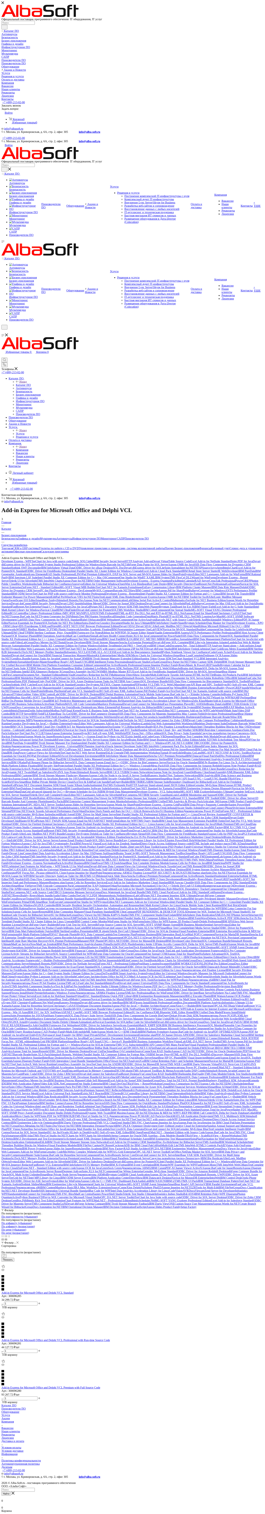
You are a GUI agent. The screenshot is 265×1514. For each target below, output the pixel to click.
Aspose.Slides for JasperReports (62, 1148)
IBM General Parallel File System (176, 707)
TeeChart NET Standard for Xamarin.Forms (155, 788)
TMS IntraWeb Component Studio (30, 986)
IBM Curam (158, 1168)
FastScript (140, 1206)
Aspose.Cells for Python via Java (188, 863)
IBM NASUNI (157, 1181)
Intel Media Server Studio (204, 927)
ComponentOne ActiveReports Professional (117, 665)
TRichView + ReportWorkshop (144, 1083)
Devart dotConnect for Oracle (28, 655)
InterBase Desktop (53, 1057)
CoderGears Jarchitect (88, 976)
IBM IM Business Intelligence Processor (185, 1025)
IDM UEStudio (69, 759)
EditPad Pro (58, 596)
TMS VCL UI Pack (183, 1174)
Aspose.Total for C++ (74, 736)
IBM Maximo (118, 1112)
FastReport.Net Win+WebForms (83, 639)
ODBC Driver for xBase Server (236, 798)
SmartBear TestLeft (60, 999)
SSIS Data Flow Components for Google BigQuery (140, 1015)
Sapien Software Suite (95, 788)
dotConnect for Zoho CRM (171, 720)
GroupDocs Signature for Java (197, 824)
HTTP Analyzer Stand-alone (146, 785)
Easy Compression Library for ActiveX (144, 840)
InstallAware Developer (72, 642)
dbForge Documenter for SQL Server (182, 678)
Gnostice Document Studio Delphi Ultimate (53, 1022)
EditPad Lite (117, 970)
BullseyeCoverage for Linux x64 (27, 749)
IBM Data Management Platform (212, 639)
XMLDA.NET (223, 914)
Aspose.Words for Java (241, 944)
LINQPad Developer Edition (41, 755)
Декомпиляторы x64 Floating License (203, 970)
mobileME (120, 960)
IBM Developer (174, 940)
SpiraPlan (195, 1138)
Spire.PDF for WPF (51, 1116)
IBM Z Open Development (165, 879)
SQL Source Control (64, 953)
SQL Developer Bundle (154, 681)
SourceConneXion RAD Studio (153, 1051)
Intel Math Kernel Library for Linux (160, 905)
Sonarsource (14, 1135)
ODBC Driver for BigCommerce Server (144, 762)
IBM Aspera (182, 632)
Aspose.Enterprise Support (66, 733)
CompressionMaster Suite (25, 1155)
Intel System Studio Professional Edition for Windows (69, 564)
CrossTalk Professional (222, 580)
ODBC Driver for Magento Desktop (68, 1051)
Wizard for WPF (221, 697)
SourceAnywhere (212, 567)
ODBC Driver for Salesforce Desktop (91, 1161)
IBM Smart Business (155, 739)
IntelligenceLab (129, 895)
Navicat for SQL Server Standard (29, 1132)
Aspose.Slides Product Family (163, 1206)
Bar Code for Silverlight (142, 1022)
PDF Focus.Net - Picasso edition (34, 872)
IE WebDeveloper (228, 571)
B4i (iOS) (189, 1193)
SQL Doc (118, 567)
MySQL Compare (102, 590)
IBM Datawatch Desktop (157, 1177)
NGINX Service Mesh (24, 1093)
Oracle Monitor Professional (89, 593)
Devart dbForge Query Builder (38, 924)
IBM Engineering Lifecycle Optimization (34, 1122)
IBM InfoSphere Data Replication (195, 914)
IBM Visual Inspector (193, 1057)
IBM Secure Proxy (160, 1054)
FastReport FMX (51, 830)
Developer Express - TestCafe (30, 759)
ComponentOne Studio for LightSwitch (227, 629)
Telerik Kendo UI (169, 908)
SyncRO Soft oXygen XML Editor (109, 1132)
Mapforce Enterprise (44, 1018)
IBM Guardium (73, 788)
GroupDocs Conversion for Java (26, 707)
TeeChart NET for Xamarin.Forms (115, 587)
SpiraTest (98, 596)
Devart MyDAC (153, 937)
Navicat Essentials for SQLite (112, 1022)
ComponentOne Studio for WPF (80, 901)
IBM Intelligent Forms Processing (108, 661)
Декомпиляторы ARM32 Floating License (127, 872)
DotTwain (107, 973)
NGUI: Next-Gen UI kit (233, 1064)
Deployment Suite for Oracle (125, 1067)
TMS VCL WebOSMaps (163, 668)
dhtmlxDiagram (19, 710)
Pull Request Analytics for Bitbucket (136, 707)
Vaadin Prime (142, 957)
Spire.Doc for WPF (244, 1099)
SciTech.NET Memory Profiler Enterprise (35, 1158)
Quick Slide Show (116, 876)
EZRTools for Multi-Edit (204, 1187)
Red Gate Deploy (157, 583)
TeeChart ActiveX (145, 827)
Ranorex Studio (157, 775)
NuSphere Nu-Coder (224, 992)
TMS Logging (203, 616)
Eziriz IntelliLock (136, 736)
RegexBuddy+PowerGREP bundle (229, 687)
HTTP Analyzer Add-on (138, 561)
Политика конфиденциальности (21, 1460)
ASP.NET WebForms (106, 820)
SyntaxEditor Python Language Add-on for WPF (42, 846)
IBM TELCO (232, 1047)
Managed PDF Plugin (90, 940)
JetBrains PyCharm (232, 694)
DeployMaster (39, 661)
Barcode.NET (121, 590)
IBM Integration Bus (168, 934)
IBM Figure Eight (204, 606)
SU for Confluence (142, 1012)
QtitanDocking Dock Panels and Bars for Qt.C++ (106, 811)
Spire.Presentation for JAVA (26, 1015)
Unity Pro (43, 681)
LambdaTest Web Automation (159, 723)
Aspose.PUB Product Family (64, 888)
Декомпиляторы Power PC (27, 746)
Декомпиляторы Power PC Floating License (191, 1067)
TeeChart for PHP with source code (53, 593)
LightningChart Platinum (97, 1106)
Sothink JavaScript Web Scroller (220, 1018)
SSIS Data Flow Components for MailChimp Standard (176, 999)
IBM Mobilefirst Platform (29, 678)
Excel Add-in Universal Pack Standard (59, 1093)
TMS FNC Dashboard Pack (121, 1181)
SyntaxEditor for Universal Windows (167, 973)
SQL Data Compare (83, 762)
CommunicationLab (120, 600)
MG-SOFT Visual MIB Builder (78, 587)
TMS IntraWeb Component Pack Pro (55, 1086)
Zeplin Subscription (39, 710)
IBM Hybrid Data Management (118, 791)
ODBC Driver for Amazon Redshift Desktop (202, 1171)
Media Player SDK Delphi (61, 957)
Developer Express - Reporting (122, 593)
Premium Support (94, 1090)
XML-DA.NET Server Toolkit (203, 1041)
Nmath (202, 850)
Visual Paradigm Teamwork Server (130, 1158)
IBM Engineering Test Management (169, 1138)
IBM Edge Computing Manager (66, 911)
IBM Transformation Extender (117, 957)
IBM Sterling (61, 931)
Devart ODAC (127, 626)
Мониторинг (109, 538)
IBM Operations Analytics (51, 635)
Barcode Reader (22, 1054)
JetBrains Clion (200, 772)
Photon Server (240, 914)
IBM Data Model (132, 898)
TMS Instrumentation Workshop (141, 752)
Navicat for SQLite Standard (93, 720)
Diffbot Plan (54, 759)
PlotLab (189, 603)
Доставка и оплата (12, 1441)
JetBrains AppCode (74, 927)
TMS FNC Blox (64, 1193)
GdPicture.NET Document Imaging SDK (35, 785)
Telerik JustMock (203, 619)
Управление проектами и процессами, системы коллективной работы (122, 548)
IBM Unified (159, 801)
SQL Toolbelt (241, 681)
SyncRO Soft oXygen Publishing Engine (62, 1109)
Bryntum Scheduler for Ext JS (83, 791)
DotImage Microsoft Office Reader (176, 1028)
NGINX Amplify (19, 1022)
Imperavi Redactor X (49, 671)
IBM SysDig (51, 678)
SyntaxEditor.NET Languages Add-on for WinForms (215, 574)
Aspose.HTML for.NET (197, 674)
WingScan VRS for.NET (79, 596)
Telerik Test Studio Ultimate (139, 1193)
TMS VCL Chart (106, 1122)
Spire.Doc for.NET (217, 872)
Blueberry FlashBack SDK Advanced (227, 1080)
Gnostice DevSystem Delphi (81, 833)
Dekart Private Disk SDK (184, 1015)
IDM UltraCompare (125, 911)
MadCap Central (83, 1193)
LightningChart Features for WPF (73, 1200)
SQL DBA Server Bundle (107, 840)
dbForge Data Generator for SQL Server (77, 739)
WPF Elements (180, 1119)
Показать (8, 1259)
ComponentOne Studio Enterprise (83, 1083)
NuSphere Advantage (211, 953)
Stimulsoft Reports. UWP (209, 1174)
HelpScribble (193, 1093)
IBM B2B (69, 1116)
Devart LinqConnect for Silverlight (165, 603)
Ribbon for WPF (111, 632)
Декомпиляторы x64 (200, 979)
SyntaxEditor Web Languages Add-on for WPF (38, 648)
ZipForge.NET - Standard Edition (40, 587)
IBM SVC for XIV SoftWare (44, 1012)
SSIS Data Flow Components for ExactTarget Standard (63, 966)
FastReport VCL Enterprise (47, 1164)
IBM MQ (128, 1002)
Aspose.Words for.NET (226, 1203)
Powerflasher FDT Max (239, 1109)
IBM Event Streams (216, 1106)
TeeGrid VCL (84, 895)
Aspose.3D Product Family (183, 921)
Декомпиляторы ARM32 (137, 1168)
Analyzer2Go (136, 1060)
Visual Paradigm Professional (205, 1044)
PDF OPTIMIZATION (226, 1031)
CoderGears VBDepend (160, 736)
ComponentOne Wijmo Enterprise (123, 1171)
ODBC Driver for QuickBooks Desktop (68, 707)
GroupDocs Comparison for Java (207, 960)
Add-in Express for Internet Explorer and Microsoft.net (217, 1009)
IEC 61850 (197, 704)
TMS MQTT (88, 768)
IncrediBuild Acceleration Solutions (65, 1067)
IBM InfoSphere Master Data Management (124, 755)
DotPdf (28, 966)
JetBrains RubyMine (167, 888)
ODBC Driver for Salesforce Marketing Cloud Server (217, 1034)
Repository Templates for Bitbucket (79, 1028)
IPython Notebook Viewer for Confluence (185, 652)
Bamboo (91, 830)
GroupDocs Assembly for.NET (79, 671)
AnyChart (155, 678)
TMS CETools (111, 863)
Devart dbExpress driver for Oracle (176, 1022)
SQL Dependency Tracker (194, 888)
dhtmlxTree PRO (80, 616)
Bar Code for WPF (100, 1190)
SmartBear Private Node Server (59, 1174)
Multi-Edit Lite (169, 1145)
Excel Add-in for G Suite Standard (234, 606)
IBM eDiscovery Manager (219, 1054)
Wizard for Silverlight (70, 678)
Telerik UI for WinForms (75, 866)
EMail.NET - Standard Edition (234, 1067)
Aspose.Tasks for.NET (107, 681)
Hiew (132, 590)
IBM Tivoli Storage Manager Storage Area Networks (77, 1142)
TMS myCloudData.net (63, 1070)
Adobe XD (204, 739)
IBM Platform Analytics (208, 1002)
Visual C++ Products (53, 606)
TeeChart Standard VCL (186, 658)
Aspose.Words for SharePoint (123, 804)
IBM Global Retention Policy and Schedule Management (176, 1060)
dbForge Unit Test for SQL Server (75, 924)
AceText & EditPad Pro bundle (68, 986)
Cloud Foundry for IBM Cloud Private (76, 1034)
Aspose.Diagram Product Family (31, 1060)
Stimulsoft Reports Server (92, 772)
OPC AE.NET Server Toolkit (152, 1151)
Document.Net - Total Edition (187, 645)
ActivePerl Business (72, 863)
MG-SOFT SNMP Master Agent (159, 924)
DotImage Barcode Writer (241, 723)
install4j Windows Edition (227, 619)
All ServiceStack (107, 1077)
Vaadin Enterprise (164, 632)
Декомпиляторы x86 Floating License (55, 720)
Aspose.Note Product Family (238, 765)
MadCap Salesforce (42, 772)
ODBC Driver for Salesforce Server (100, 1025)
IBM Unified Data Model (207, 1012)
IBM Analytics (206, 775)
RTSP (198, 567)
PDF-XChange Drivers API (171, 1034)
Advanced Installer (83, 937)
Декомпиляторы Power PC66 (126, 1116)
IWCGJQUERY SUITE (23, 869)
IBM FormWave (198, 918)
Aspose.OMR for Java (181, 564)
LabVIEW (157, 629)
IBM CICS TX (115, 772)
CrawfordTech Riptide (135, 947)
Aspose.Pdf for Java (246, 1041)
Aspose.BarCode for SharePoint (114, 830)
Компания (22, 449)
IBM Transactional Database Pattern (218, 1181)
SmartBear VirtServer (24, 885)
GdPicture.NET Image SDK (81, 749)
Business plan (57, 882)
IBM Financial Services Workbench (188, 1086)
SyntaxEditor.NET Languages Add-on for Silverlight (91, 794)
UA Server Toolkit (137, 775)
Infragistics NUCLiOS (77, 652)
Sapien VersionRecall (102, 616)
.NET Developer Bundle (25, 1190)
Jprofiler (253, 1073)
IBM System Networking (138, 772)
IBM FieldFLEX (41, 713)
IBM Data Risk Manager (225, 587)
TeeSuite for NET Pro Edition (65, 622)
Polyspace (48, 1034)
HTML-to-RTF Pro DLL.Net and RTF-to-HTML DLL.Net (150, 613)
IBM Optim (218, 820)
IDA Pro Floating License (168, 726)
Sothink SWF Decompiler (26, 567)
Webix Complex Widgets (82, 1151)
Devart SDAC (144, 626)
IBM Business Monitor (191, 924)
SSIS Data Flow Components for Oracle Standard (180, 983)
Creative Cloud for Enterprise (190, 1125)
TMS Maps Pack (173, 1044)
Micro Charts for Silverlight (173, 960)
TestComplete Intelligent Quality (226, 1129)
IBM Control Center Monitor (90, 921)
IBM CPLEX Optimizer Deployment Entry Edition (144, 1125)
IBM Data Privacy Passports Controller (206, 804)
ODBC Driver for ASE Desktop (148, 989)
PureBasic (182, 979)
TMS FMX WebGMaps (198, 859)
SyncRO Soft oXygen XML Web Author (165, 898)
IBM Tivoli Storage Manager (102, 642)
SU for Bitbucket (60, 914)
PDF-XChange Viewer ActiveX (183, 1168)
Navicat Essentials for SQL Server (36, 1119)
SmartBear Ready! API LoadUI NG (206, 853)
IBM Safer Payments (117, 1109)
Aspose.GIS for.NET (88, 957)
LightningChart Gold (210, 648)
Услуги (20, 433)
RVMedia (123, 1077)
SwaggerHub (167, 963)
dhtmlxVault (67, 674)
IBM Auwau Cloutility (182, 882)
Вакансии (7, 1428)
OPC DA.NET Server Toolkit (117, 1197)
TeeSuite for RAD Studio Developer (98, 918)
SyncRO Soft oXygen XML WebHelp (104, 733)
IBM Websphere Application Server (50, 918)
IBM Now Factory (113, 1148)
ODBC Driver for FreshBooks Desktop (48, 571)
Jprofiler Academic (91, 1148)
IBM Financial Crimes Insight (86, 950)
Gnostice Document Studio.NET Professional (126, 1038)
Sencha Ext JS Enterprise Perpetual (103, 678)
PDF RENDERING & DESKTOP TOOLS (161, 911)
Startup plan (199, 872)
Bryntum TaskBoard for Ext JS (176, 606)
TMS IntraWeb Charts (49, 580)
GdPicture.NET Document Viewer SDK (109, 606)
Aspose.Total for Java (213, 1109)
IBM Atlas (27, 1135)
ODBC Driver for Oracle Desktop (216, 1051)
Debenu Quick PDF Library (117, 996)
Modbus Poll (57, 710)
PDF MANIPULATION (84, 613)
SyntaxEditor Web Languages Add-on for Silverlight (40, 1161)
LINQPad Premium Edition (90, 574)
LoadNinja (51, 626)
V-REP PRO (186, 1112)
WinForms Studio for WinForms (125, 921)
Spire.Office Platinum (21, 1086)
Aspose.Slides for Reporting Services (84, 804)
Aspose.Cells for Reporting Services (85, 882)
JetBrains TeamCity (124, 853)
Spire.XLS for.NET (93, 1171)
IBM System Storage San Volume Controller (143, 798)
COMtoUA (131, 976)
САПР (121, 538)
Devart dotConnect (22, 603)
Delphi (244, 587)
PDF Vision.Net (15, 1129)
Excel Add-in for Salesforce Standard (232, 1200)
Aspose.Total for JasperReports (30, 1051)
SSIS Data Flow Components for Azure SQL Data (139, 1086)
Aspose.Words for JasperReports (43, 736)
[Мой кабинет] (3, 331)
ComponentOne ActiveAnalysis (137, 619)
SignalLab (96, 635)
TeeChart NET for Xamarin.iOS (136, 710)
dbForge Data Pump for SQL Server (147, 564)
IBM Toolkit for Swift (195, 596)
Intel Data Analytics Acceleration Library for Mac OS (63, 853)
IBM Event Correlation (140, 1164)
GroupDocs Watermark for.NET (147, 817)
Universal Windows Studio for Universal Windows (221, 846)
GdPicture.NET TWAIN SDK (50, 820)
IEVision (46, 733)
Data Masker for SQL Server (202, 1151)
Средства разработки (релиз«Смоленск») (226, 733)
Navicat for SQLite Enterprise (99, 1044)
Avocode (178, 1070)
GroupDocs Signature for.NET (204, 937)
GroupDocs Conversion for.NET (120, 759)
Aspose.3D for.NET (137, 1112)
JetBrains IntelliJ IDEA (24, 671)
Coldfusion (214, 892)
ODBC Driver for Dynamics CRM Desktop (191, 947)
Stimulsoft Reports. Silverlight (100, 989)
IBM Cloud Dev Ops (49, 726)
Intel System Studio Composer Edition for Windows (37, 827)
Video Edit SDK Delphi (221, 1090)
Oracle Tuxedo (167, 866)
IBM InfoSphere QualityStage (167, 622)
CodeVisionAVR (179, 1190)
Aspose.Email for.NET (81, 820)
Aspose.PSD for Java (123, 1005)
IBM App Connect (130, 681)
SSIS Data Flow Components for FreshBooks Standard (176, 833)
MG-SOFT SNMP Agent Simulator (147, 1184)
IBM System (162, 577)
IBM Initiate (239, 678)
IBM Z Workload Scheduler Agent (129, 1138)
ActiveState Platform (53, 704)
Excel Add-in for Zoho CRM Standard (207, 817)
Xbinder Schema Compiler (205, 694)
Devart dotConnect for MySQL (119, 927)
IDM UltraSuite (234, 1083)
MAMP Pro (237, 697)
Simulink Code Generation (130, 616)
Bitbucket (132, 726)
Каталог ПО (23, 384)
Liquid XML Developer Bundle (80, 1077)
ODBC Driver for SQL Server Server (37, 840)
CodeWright (216, 710)
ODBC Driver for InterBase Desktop (164, 869)
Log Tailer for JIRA (74, 876)
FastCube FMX (197, 856)
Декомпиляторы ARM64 (92, 1174)
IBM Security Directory (180, 583)
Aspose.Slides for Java (113, 739)
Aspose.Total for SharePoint (183, 953)
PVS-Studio (121, 914)
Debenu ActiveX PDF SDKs (223, 918)
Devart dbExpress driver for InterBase (101, 1002)
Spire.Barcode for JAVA (66, 778)
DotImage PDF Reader (24, 798)
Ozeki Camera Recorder (58, 937)
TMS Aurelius (211, 1142)
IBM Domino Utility (114, 950)
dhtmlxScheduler (175, 817)
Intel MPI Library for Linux (44, 1177)
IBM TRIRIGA (139, 781)
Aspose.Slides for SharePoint (168, 574)
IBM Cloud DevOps (114, 1083)
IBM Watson (218, 996)
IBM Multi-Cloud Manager (182, 989)
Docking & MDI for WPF (164, 1112)
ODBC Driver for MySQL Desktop (79, 694)
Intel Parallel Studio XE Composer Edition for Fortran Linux (157, 1099)
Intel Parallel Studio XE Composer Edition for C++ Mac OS (72, 577)
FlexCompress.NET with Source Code (31, 892)
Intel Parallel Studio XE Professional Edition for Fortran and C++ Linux (157, 814)
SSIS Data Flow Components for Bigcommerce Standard (200, 681)
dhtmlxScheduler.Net (143, 1200)
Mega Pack (157, 765)
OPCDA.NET (157, 1148)
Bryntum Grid (115, 1174)
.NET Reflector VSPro (125, 859)
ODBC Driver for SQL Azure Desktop (71, 681)
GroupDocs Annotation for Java (167, 1090)
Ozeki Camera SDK (153, 1067)
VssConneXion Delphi (106, 850)
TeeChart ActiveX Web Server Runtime (33, 1064)
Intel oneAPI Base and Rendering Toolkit (59, 1106)
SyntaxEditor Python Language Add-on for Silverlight (45, 976)
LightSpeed (154, 749)
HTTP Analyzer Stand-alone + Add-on (226, 645)
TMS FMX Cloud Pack (158, 892)
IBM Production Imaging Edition (203, 957)
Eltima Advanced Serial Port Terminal (32, 739)
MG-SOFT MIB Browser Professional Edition (105, 1012)
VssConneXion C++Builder (225, 1096)
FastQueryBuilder (120, 781)
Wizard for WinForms (203, 577)
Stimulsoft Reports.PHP (42, 963)
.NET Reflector (113, 1090)
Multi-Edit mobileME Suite (81, 1031)
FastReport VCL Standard (183, 798)
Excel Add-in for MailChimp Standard (87, 856)
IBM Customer (23, 775)
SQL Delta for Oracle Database (230, 1112)
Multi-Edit (156, 674)
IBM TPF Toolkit (208, 798)
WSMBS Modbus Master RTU (114, 671)
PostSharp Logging (149, 963)
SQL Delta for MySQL (215, 668)
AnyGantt (17, 1073)
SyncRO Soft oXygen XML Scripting (235, 1103)
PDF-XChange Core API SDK (42, 979)
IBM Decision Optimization (119, 1206)
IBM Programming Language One (131, 629)
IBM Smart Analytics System (129, 973)
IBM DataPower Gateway (22, 752)
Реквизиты (8, 1434)
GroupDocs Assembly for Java (73, 1064)
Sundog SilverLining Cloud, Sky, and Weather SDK (168, 729)
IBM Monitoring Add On (74, 979)
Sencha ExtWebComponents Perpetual (86, 1057)
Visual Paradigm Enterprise (194, 931)
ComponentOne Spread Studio (173, 609)
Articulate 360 (211, 801)
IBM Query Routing (20, 1031)
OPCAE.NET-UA (176, 742)
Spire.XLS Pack (40, 1054)
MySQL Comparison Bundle (88, 1009)
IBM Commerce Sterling (153, 759)
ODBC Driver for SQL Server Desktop (203, 1197)
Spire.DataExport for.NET (170, 859)
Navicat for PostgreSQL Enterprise (29, 999)
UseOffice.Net (177, 1151)
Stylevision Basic (227, 986)
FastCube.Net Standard (91, 983)
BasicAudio (83, 785)
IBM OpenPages (139, 1132)
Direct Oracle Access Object (238, 957)
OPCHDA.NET (112, 940)
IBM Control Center (146, 590)
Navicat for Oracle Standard (182, 762)
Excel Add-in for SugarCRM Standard (130, 1080)
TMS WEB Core (177, 1064)
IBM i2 (170, 1181)
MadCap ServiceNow (23, 944)
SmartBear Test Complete (174, 927)
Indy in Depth (81, 1132)
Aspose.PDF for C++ (155, 986)
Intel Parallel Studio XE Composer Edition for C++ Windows (154, 918)
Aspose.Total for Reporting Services (32, 1005)
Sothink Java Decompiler (126, 1096)
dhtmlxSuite (116, 720)
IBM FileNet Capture (89, 1145)
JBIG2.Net (124, 989)
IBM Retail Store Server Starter (200, 571)
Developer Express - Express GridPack (162, 804)
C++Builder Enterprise (58, 723)
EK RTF (249, 1038)
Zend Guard (184, 772)
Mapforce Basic (64, 1187)
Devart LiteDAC (142, 830)
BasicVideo (235, 1005)
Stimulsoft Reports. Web (64, 1054)
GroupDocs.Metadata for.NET (28, 1125)
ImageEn (140, 587)
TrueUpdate (169, 914)
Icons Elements (37, 574)
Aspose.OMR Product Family (236, 801)
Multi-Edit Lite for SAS (153, 1106)
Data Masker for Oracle (220, 622)
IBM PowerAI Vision (87, 843)
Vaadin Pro (80, 824)
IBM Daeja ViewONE (162, 1203)
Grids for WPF (104, 1151)
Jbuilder (200, 629)
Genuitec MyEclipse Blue (193, 1129)
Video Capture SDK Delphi (206, 661)
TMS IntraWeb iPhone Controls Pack (219, 989)
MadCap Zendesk (46, 944)
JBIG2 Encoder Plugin (198, 996)
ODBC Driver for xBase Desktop (93, 567)
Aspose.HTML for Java (72, 837)
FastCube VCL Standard (79, 691)
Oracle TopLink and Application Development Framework (190, 950)
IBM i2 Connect (209, 1038)
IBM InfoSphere (72, 1164)
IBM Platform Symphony (154, 1031)
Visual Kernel (73, 710)
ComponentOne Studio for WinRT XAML (130, 577)
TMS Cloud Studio (107, 697)
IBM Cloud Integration (172, 1093)
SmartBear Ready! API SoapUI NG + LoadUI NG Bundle (194, 778)
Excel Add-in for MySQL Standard (139, 908)
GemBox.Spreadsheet (181, 639)
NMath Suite (105, 1096)
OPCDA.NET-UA (133, 937)
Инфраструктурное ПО (86, 538)
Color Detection (193, 940)
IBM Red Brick (230, 905)
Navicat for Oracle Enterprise (81, 729)
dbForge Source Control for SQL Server (118, 924)
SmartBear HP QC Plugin (166, 1057)
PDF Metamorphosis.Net (106, 895)
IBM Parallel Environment (221, 1184)
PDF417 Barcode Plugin (63, 934)
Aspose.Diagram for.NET (21, 1067)
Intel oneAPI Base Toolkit (144, 846)
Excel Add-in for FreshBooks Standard (154, 671)
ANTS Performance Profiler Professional (212, 632)
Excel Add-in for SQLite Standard (55, 684)
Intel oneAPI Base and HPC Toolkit (201, 684)
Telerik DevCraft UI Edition (187, 885)
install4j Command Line (66, 687)
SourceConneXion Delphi (126, 1187)
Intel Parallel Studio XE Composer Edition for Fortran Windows (61, 645)
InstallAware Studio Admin (185, 807)
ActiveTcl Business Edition (167, 811)
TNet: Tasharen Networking (182, 775)
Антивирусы (64, 538)
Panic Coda (29, 1073)
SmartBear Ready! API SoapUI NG (68, 661)
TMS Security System (73, 830)
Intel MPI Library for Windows (101, 908)
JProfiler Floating (87, 970)
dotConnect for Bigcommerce (29, 957)
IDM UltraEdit (131, 1031)
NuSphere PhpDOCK (180, 1103)
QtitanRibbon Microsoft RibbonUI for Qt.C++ (217, 626)
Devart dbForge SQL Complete (171, 642)
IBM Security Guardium (158, 794)
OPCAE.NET (221, 1005)
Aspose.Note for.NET (96, 600)
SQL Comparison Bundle (216, 940)
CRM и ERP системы (26, 548)
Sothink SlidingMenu (34, 1184)
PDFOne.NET (18, 811)
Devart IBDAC (215, 1047)
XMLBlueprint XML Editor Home (173, 1012)
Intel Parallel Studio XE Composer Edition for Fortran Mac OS (113, 1054)
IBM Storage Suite (158, 781)
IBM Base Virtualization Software (130, 879)
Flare (186, 1044)
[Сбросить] (3, 1256)
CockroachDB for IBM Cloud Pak (133, 1145)
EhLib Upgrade (114, 752)
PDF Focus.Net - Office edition (144, 733)
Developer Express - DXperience (69, 798)
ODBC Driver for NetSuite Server (75, 963)
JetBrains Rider (134, 739)
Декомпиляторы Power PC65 (216, 1015)
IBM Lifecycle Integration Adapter (208, 642)
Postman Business (146, 934)
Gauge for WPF (20, 876)
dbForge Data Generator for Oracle (113, 953)
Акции (5, 1418)
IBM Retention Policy (207, 1193)
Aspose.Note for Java (165, 772)
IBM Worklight (136, 999)
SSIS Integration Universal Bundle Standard (64, 1190)
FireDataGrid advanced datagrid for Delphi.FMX (178, 1047)
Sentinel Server (212, 924)
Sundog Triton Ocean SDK (156, 658)
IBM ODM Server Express (75, 1177)
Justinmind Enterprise (227, 876)
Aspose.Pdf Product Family (150, 691)
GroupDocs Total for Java (211, 1022)
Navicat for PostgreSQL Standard (128, 856)
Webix (9, 1138)
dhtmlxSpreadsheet (20, 661)
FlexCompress (14, 674)
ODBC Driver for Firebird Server (145, 966)
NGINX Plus (124, 944)
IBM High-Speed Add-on (241, 960)
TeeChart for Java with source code (51, 561)
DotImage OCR (212, 655)
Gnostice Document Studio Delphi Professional (59, 1112)
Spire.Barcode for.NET (113, 564)
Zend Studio (123, 1122)
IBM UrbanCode (160, 645)
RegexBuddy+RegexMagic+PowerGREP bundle (209, 879)
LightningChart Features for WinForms (186, 976)
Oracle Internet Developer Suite (124, 746)
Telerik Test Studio (237, 1073)
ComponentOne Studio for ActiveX (216, 1028)
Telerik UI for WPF (24, 717)
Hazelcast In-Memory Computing (96, 1070)
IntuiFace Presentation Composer (186, 1106)
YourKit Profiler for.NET (143, 1109)
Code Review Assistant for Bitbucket (38, 837)
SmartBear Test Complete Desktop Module (144, 863)
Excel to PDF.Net (45, 717)
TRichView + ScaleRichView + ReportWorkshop (213, 1135)
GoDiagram (233, 583)
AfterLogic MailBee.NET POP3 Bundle (42, 833)
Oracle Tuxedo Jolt (173, 674)
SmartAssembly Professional (31, 1009)
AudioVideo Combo (64, 895)
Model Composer (81, 999)
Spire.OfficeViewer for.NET (112, 1060)
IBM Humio (161, 1164)
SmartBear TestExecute (49, 901)
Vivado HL (67, 1132)
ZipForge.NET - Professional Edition (116, 963)
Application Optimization (25, 1142)
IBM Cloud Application (136, 1174)
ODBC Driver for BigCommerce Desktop (94, 713)
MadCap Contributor (78, 635)
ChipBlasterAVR (23, 820)
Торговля (7, 548)
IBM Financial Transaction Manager (66, 655)
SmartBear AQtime (220, 1086)
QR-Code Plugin (22, 1018)
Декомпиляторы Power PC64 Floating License (38, 983)
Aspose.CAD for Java (34, 843)
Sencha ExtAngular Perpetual (136, 642)
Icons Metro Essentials (235, 648)
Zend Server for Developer (219, 1190)
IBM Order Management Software (107, 580)
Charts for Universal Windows (110, 1184)
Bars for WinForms (161, 992)
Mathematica (178, 600)
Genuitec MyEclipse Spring (36, 814)
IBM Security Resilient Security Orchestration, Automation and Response (98, 905)
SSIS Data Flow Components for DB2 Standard (222, 882)
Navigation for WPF (165, 979)
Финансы (205, 548)
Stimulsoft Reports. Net (136, 678)
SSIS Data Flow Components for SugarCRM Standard (55, 879)
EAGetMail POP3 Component (197, 934)
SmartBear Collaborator (231, 720)
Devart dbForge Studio (158, 648)
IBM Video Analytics (212, 1093)
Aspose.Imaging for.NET (176, 1187)
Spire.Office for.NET (113, 976)
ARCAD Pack (152, 1116)
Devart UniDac (98, 1051)
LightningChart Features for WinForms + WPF (34, 866)
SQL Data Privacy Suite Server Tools (89, 1015)
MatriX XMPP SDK (150, 1025)
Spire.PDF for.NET (138, 668)
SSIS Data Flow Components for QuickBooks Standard (136, 1103)
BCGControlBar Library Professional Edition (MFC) (40, 613)
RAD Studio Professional (60, 574)
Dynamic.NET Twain (18, 772)
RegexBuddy (145, 726)
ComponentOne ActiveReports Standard (192, 876)
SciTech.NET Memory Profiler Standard (42, 652)
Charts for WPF (76, 1135)
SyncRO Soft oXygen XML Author (114, 691)
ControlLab (52, 694)
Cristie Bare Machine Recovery (31, 940)
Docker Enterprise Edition (72, 947)
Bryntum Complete (34, 937)
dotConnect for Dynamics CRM (65, 989)
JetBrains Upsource (91, 778)
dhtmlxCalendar (185, 580)
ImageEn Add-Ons (32, 1025)
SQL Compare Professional (110, 966)
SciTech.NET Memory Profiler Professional (193, 986)
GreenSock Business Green (94, 1158)
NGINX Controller (45, 905)
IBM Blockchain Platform (171, 1077)
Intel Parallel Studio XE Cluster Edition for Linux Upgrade (40, 921)
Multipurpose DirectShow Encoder (130, 674)
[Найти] (4, 27)
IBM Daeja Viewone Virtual (203, 1064)
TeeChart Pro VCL (30, 733)
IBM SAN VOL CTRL (131, 697)
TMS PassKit (220, 944)
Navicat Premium (68, 1158)
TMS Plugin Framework (66, 629)
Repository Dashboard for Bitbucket (190, 781)
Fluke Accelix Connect (169, 944)
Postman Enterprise (28, 1103)
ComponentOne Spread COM (150, 953)
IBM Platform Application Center (110, 1177)
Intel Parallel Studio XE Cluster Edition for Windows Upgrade (106, 571)
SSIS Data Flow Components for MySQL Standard (51, 619)
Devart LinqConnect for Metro (140, 704)
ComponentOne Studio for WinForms (52, 859)
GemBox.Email (87, 697)
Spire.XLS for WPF (148, 927)
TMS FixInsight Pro (118, 785)
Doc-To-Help (164, 1142)
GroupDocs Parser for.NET (174, 661)
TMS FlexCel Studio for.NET (50, 1135)
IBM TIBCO (194, 742)
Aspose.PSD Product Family (175, 846)
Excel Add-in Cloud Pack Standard (162, 571)
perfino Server (33, 1129)
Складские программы (55, 551)
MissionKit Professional (135, 1090)
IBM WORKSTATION (188, 963)
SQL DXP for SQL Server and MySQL (129, 574)
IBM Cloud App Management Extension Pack (185, 820)
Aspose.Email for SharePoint (200, 613)
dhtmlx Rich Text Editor (40, 1200)
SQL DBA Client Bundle (210, 768)
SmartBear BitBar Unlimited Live (81, 668)
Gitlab (251, 1112)
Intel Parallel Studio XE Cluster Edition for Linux (127, 1028)
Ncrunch (110, 1125)
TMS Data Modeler (216, 1073)
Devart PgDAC (235, 1022)
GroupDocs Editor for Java (141, 950)
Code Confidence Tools (21, 1028)
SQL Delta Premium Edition (223, 999)
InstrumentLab (214, 856)
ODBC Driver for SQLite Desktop (159, 931)
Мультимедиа (48, 538)
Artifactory (13, 733)
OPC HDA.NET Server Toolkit (45, 804)
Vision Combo (17, 1090)
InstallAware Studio (138, 661)
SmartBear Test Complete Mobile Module (103, 687)
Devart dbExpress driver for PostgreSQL (136, 1161)
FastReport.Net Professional (210, 583)
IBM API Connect (153, 1044)
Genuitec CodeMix (57, 1151)
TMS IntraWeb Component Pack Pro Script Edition (171, 746)
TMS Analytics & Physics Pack (185, 801)
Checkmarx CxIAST (229, 613)
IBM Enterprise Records (223, 931)
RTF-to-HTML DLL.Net (180, 616)
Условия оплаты (11, 1447)
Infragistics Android (119, 788)
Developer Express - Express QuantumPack (151, 580)
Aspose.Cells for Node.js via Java (108, 775)
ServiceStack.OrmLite (157, 807)
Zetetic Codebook (184, 830)
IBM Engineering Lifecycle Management (69, 1184)
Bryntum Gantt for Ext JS (33, 888)
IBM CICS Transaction (23, 726)
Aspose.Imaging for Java (163, 1122)
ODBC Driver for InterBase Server (192, 992)
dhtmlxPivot (112, 983)
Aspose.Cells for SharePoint (27, 691)
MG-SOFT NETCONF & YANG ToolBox (226, 752)
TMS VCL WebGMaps (167, 684)
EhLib (43, 1142)
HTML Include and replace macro (211, 843)
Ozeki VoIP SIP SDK (106, 869)
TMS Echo (217, 739)
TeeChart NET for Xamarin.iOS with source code (93, 648)
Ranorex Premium (69, 1002)
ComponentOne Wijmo (168, 687)
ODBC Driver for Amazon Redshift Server (44, 950)
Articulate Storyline (197, 1090)
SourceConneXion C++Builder (178, 1005)
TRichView (162, 827)
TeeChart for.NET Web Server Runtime (83, 752)
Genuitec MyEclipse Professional (64, 1099)
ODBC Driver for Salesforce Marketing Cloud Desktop (189, 837)
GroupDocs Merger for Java (32, 1080)
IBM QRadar (18, 762)
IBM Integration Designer (90, 1125)
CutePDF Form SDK (82, 869)
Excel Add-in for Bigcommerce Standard (138, 652)
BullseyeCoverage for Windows (207, 590)
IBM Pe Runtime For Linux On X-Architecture (225, 762)
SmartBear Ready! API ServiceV (187, 1184)
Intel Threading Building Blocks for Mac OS (222, 726)
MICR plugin (101, 931)
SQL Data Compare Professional (204, 1077)
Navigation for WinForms (216, 1138)
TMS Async (228, 1041)
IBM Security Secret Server (109, 561)
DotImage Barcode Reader (215, 717)
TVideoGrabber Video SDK (29, 694)
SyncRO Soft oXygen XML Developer (78, 1119)
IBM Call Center (203, 1112)
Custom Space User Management (194, 1203)
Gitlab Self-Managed (97, 1080)
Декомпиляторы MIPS (19, 720)
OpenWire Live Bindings (133, 583)
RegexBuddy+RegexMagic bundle (33, 895)
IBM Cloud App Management (143, 778)
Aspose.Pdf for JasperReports (178, 749)
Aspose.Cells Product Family (135, 850)
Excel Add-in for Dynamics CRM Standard (132, 1142)
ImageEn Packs (54, 801)
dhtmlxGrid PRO (42, 1041)
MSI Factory (216, 827)
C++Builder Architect (148, 1005)
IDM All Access (178, 1018)
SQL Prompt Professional (63, 940)
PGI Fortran (249, 833)
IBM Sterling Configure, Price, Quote (49, 632)
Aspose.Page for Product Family (44, 927)
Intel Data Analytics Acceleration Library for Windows (161, 700)
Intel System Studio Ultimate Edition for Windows (114, 986)
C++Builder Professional (53, 960)
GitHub (157, 1145)
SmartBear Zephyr (46, 600)
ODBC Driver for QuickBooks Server (130, 1057)
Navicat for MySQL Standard (179, 629)
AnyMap (216, 616)
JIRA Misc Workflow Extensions (92, 1187)
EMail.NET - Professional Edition (111, 1200)
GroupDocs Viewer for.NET (86, 914)
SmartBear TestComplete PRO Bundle (167, 697)
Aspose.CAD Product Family (49, 1031)
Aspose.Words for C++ (110, 1031)
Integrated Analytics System (215, 759)
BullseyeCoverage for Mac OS (211, 603)
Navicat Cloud (49, 609)
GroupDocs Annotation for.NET (43, 1206)
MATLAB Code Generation (81, 704)
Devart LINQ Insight (71, 603)
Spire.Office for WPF (156, 921)
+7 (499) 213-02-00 (13, 102)
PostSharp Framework (55, 1015)
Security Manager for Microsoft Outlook (211, 973)
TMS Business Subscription (25, 704)
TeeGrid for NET (19, 1177)
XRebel (40, 1067)
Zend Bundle (137, 892)
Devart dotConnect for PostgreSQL (97, 609)
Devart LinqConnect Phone (216, 807)
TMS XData (238, 843)
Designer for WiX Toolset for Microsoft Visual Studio (217, 911)
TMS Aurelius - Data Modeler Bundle (163, 1135)
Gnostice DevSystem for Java (28, 723)
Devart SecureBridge (97, 1067)
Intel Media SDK (121, 655)
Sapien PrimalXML (24, 901)
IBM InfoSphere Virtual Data (57, 567)
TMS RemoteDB (196, 866)
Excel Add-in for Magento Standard (168, 856)
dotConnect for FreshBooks (141, 960)
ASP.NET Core (70, 1012)
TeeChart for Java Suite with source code (158, 1197)
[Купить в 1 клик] (3, 1266)
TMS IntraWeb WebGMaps (232, 1164)
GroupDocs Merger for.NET (42, 642)
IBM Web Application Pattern (23, 1083)
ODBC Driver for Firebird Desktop (31, 824)
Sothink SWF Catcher (23, 684)
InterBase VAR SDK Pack (190, 1155)
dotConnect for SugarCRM (71, 658)
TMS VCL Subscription (129, 1044)
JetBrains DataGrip (215, 704)
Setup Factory (188, 1206)
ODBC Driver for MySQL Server (196, 671)
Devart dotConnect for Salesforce (98, 1073)
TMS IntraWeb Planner (145, 606)
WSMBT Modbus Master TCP (34, 629)
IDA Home (137, 869)
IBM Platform (60, 1041)
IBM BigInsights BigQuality (188, 1073)
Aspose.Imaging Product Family (160, 665)
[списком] (6, 1236)
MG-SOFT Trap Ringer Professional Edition (52, 697)
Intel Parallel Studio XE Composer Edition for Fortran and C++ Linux (180, 593)
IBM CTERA (233, 704)
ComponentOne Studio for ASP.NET (41, 1077)
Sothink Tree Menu (235, 739)
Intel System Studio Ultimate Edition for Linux (74, 973)
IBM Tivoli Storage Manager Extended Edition (113, 658)
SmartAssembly (218, 772)
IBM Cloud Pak (111, 639)
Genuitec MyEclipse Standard (160, 1171)
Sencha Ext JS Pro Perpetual (141, 837)
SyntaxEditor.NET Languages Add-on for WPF (182, 710)
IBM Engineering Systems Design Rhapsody (206, 788)
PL (235, 1015)
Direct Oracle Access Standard (24, 830)
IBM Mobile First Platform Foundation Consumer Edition (59, 665)
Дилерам (6, 1467)
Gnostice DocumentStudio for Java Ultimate (125, 622)
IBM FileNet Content (79, 960)
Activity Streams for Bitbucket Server (31, 953)
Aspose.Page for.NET (74, 580)
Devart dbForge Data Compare (106, 866)
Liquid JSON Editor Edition (178, 785)
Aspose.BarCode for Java (219, 1132)
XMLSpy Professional (138, 992)
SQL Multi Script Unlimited (25, 1174)
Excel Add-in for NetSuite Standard (210, 561)
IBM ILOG (126, 639)
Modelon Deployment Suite (210, 723)
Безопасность (9, 538)
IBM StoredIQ (187, 768)
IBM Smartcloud (216, 863)
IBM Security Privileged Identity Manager (212, 898)
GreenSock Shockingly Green (169, 1038)
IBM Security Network (46, 603)
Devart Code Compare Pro (202, 720)
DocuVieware (196, 1190)
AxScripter (69, 1138)
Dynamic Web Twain (98, 1112)
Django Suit (100, 853)
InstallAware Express (145, 596)
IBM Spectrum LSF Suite (23, 577)
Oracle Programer (151, 1096)
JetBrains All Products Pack (227, 674)
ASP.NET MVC (55, 749)
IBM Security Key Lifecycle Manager (30, 687)
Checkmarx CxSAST (65, 1005)
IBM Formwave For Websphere (61, 1025)
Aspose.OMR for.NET (170, 596)
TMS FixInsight (107, 613)
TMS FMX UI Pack (186, 1181)
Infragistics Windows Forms (59, 992)
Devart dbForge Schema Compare (85, 1203)
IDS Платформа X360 (32, 626)
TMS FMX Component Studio (93, 1086)
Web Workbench (185, 723)
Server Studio (36, 908)
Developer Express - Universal (60, 746)
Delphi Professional (210, 921)
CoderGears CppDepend (38, 729)
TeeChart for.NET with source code (151, 1119)
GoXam (154, 661)
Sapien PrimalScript (106, 944)
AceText (171, 691)
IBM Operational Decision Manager (82, 1206)
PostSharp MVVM (144, 1009)
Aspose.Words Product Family (87, 846)
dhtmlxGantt (213, 1057)
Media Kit (108, 914)
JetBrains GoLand (191, 752)
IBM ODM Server (22, 593)
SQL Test (229, 953)
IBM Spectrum (204, 1005)
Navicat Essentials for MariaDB (109, 999)
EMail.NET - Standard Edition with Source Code (177, 1132)
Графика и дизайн (29, 538)
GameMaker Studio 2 (117, 846)
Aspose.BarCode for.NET (26, 616)
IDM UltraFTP (19, 632)
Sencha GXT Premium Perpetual (167, 755)
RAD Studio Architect (136, 1148)
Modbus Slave (19, 697)
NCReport (107, 1145)
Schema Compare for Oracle (125, 1135)
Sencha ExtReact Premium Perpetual (148, 876)
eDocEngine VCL (116, 726)
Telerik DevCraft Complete (45, 794)
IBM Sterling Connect (52, 1103)
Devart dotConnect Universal (135, 983)
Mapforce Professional (110, 704)
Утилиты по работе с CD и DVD (59, 548)
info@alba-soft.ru (89, 131)
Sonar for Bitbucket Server (187, 1142)
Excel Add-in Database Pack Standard (179, 1109)
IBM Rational (21, 908)
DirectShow (136, 1177)
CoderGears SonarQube (142, 1077)
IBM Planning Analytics (92, 746)
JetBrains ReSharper (118, 700)
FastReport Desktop (128, 1073)
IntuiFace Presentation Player (174, 704)
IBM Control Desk (231, 1177)
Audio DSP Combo (195, 1070)
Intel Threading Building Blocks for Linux (185, 1096)
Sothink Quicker (44, 931)
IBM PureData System (19, 742)
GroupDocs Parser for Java (67, 1038)
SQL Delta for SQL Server (197, 944)
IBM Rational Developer (38, 1038)
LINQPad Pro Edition (214, 963)
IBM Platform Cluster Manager (193, 587)
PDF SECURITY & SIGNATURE (172, 872)
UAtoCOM (19, 927)
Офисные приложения (27, 551)
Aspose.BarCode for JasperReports (222, 1168)
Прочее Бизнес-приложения (182, 548)
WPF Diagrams (228, 1193)
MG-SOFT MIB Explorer (195, 791)
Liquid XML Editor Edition (182, 739)
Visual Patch (209, 755)
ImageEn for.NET (203, 1103)
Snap (110, 853)
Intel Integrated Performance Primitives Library (118, 807)
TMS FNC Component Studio (145, 914)
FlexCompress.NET (132, 794)
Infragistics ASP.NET (79, 807)
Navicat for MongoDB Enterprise (190, 1177)
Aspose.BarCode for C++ (175, 694)
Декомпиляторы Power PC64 (200, 811)
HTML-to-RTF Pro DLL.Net (187, 1054)
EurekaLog (17, 966)
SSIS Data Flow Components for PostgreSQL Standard (212, 635)
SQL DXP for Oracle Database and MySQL (123, 749)
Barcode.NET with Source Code (174, 619)
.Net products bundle (154, 717)
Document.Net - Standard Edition (41, 674)
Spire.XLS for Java (138, 635)
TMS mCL (72, 983)
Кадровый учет (220, 548)
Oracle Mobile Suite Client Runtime (200, 905)
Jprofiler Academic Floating (95, 629)
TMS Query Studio (148, 820)
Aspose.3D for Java (161, 1174)
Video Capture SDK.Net (119, 1009)
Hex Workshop (25, 583)
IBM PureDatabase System (24, 788)
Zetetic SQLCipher (82, 561)
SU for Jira (54, 1132)
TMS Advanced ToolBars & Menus (153, 1070)
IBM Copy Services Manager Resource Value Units (139, 1018)
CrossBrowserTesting (22, 898)
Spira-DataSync (91, 622)
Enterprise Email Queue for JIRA (93, 859)
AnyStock (167, 1116)
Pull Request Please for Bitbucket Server (49, 762)
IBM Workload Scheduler (233, 1142)
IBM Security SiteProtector (52, 765)
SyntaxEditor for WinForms (65, 1181)
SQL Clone (59, 872)
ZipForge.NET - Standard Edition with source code (46, 1168)
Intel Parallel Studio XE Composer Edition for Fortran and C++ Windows (124, 742)
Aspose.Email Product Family (75, 840)
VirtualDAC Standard (88, 996)
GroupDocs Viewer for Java (229, 1148)
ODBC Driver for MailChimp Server (95, 814)
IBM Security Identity (57, 1047)
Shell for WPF (84, 953)
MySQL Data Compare (90, 934)
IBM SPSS (228, 921)
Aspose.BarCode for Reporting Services (63, 1155)
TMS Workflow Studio (130, 609)
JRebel (86, 1099)
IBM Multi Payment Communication (56, 970)
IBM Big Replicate (212, 1158)
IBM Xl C (229, 827)
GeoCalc (121, 1047)
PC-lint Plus (47, 590)
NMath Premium (224, 824)
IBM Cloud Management (108, 937)
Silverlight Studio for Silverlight (226, 976)
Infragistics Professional (138, 801)
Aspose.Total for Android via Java (86, 827)
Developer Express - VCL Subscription (158, 791)
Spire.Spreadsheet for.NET (180, 567)
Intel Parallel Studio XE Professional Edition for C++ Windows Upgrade (109, 765)
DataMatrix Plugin (155, 616)
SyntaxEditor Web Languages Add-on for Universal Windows (106, 723)
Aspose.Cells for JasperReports (30, 911)
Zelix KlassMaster (202, 700)
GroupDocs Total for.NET (167, 1080)
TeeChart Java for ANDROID (108, 1064)
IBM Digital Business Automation (118, 694)
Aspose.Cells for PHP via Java (225, 833)
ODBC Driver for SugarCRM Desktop (122, 603)
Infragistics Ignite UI (144, 944)
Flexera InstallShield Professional (153, 1002)
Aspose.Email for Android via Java (32, 778)
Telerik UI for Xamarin (220, 1099)
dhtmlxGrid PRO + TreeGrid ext (132, 645)
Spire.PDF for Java (242, 561)
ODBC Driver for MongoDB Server (146, 1064)
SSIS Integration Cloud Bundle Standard (73, 1060)
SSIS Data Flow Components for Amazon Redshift (193, 765)
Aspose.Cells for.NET (212, 1083)
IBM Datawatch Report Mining (219, 966)
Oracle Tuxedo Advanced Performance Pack (52, 811)
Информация (9, 1454)
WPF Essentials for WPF (182, 1164)
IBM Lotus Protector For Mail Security (217, 749)
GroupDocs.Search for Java (71, 1018)
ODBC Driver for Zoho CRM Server (57, 1073)
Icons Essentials (129, 1025)
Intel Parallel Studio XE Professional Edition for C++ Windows (196, 1161)
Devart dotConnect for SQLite (161, 1129)
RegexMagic (190, 726)
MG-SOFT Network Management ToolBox (161, 853)
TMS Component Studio (46, 1203)
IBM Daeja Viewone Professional (77, 1122)
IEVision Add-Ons (233, 1145)
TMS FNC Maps (246, 992)
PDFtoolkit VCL (144, 684)
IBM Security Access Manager (80, 1096)
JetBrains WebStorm (104, 717)
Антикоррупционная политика (20, 1463)
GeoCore (181, 866)
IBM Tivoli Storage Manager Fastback (127, 1203)
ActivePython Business (25, 1197)
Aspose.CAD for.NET (184, 1051)
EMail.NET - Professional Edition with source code (48, 817)
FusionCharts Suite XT (17, 668)
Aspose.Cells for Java (167, 824)
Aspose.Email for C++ (108, 762)
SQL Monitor (215, 1025)
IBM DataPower (93, 863)
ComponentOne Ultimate (223, 888)
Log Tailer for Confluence (112, 833)
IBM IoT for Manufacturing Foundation (83, 726)
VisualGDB (193, 1038)
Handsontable (15, 1193)
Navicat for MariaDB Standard (232, 934)
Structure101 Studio (98, 1018)
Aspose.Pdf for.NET (200, 697)
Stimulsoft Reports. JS (231, 1038)
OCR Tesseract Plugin (23, 635)
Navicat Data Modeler (44, 947)
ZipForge (17, 973)
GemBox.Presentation (81, 931)
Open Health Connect (114, 635)
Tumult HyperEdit (170, 752)
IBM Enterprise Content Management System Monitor (94, 801)
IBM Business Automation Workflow (152, 1041)
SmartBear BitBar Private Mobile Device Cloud (46, 781)
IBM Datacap (194, 755)
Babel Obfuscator (91, 619)
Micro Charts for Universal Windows (152, 655)
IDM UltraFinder (67, 609)
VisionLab (180, 1041)
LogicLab (177, 794)
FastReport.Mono (206, 1164)
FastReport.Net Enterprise (26, 606)
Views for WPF (30, 1109)
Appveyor (77, 583)
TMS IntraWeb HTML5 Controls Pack (200, 1145)
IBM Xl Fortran (118, 1164)
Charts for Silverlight (97, 1135)
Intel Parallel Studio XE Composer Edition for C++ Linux (203, 901)
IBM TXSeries (112, 1093)
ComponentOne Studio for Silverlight (216, 830)
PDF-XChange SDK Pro (125, 1106)
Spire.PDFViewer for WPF (170, 1009)
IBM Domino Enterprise (195, 687)
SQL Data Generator (132, 1129)
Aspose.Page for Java (190, 1122)
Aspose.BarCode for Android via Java (191, 1031)
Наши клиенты (10, 1431)
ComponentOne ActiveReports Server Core (110, 1155)
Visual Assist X (67, 785)
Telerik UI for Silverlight (23, 580)
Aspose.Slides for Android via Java (189, 827)
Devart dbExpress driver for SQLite (144, 567)
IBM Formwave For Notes (86, 632)
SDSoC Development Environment (118, 1034)
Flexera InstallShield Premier (26, 992)
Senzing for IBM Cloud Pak (218, 1122)
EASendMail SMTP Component (74, 717)
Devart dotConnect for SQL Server (155, 1155)
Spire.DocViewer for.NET (61, 1125)
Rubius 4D (43, 798)
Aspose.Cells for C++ (93, 1181)
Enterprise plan (147, 1034)
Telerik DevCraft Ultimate (124, 931)
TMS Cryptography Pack (61, 843)
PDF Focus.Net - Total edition (98, 888)
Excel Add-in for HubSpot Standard (55, 996)
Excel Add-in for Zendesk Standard (120, 843)
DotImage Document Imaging (94, 1005)
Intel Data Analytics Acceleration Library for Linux (140, 1190)
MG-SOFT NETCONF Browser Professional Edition (88, 626)
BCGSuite (243, 966)
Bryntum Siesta (136, 833)
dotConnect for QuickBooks (39, 1193)
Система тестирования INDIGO (63, 908)
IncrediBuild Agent (63, 814)
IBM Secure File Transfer (234, 593)
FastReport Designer (201, 1119)
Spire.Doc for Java (75, 606)
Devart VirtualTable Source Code (171, 561)
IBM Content (47, 1187)
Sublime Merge (91, 603)
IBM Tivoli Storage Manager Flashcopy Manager (60, 775)
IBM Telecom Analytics (70, 1090)
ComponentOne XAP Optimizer (91, 885)
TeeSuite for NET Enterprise (139, 720)
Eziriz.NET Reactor (92, 1093)
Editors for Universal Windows (101, 583)
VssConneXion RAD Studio (155, 1073)
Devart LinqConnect (21, 853)
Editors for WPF (127, 820)
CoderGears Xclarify (221, 652)
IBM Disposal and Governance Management (103, 817)
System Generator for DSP (56, 616)
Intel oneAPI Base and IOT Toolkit (118, 729)
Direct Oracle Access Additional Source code (166, 843)
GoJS (63, 1203)
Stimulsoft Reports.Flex (70, 600)
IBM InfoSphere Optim (185, 648)
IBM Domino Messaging (209, 707)
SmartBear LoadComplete (188, 655)
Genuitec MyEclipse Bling (209, 785)
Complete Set (240, 791)
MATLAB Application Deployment (193, 1116)
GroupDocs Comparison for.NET (181, 1083)
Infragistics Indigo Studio (169, 1193)
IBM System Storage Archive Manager (208, 869)
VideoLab (20, 642)
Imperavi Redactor (21, 1164)
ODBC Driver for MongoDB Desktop (143, 940)
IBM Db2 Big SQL (163, 830)
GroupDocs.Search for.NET (106, 1099)
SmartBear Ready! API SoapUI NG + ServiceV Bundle (99, 1041)
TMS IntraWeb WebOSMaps (105, 979)
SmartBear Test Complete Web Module (196, 736)
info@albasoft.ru (13, 128)
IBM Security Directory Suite (46, 876)
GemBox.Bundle (20, 658)
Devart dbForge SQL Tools (137, 979)
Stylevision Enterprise (244, 807)
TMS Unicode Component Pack (54, 885)
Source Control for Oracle (120, 827)
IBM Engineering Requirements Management (159, 996)
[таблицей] (9, 1236)
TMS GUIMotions (95, 876)
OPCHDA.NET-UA (138, 1047)
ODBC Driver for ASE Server (31, 1181)
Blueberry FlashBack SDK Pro (105, 947)
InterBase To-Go (60, 713)
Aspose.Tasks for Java (43, 658)
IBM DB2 (125, 869)
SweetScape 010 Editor (22, 600)
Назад (23, 381)
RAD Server (202, 580)
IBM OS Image (50, 768)
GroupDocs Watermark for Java (112, 892)
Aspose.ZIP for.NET (133, 648)
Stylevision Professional (218, 713)
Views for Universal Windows (141, 866)
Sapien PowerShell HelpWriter (184, 840)
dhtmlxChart (229, 567)
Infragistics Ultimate (221, 791)
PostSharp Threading (224, 859)
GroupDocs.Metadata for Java (30, 989)
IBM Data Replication (50, 1096)
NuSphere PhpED (151, 1187)
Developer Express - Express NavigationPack (35, 863)
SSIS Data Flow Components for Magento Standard (147, 713)
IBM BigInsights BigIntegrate (183, 717)
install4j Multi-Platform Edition (31, 934)
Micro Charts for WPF (27, 1116)
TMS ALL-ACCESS (102, 652)
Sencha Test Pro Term (98, 879)
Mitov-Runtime (157, 947)
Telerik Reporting (83, 850)
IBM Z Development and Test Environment (38, 1138)
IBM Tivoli (103, 970)
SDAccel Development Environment (79, 755)
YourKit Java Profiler (18, 859)
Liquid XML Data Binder (118, 596)
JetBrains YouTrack (19, 918)
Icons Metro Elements (103, 707)
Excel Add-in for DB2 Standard (190, 892)
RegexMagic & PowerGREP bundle (199, 665)
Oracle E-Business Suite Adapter (99, 710)
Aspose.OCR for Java (88, 1168)
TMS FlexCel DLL (180, 577)
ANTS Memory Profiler (95, 1164)
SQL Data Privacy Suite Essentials (181, 733)
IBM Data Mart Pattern (22, 931)
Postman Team (187, 908)
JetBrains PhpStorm (54, 691)
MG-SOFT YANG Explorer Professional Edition (183, 1200)
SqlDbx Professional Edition (232, 755)
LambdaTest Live (111, 1129)
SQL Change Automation (119, 684)
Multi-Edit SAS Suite (47, 1028)
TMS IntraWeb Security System (48, 856)
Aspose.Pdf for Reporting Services (84, 1103)
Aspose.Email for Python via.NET (106, 736)
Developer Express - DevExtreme (73, 590)
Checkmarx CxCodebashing (40, 850)
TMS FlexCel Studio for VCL (92, 1116)
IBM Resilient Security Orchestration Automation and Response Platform (137, 768)
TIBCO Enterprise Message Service (73, 892)
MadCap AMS (64, 850)
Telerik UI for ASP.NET (141, 687)
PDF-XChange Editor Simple (137, 632)
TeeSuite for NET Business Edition (206, 600)
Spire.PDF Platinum (26, 681)
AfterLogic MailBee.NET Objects (171, 626)
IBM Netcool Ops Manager (46, 668)
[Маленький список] (2, 1239)
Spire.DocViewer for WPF (103, 798)
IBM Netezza (199, 1099)
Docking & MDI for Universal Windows (175, 850)
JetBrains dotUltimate (190, 668)
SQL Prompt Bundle (194, 1080)
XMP (74, 918)
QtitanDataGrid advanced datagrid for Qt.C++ (39, 791)
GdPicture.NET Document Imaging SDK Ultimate (167, 895)
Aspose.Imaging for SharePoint (84, 872)
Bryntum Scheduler (195, 622)
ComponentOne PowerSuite (165, 635)
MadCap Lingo (91, 1038)
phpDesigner (194, 1018)
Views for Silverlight (48, 752)
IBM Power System (33, 1148)
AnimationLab (86, 1022)
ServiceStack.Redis (70, 768)
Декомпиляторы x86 (27, 1187)
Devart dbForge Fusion (129, 717)
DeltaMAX (58, 729)
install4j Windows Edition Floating (105, 837)
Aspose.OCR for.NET (151, 976)
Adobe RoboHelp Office (218, 678)
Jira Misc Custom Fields (190, 713)
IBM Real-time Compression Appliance (220, 729)
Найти (6, 1493)
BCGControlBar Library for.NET (140, 1093)
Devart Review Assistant (212, 814)
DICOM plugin (124, 1070)
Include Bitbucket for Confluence (53, 583)
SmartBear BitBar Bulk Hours (99, 1047)
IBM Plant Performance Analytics (75, 944)
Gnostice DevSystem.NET (90, 684)
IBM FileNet (225, 1187)
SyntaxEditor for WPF (208, 908)
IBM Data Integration (52, 788)
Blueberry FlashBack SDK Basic (103, 898)
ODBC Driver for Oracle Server (182, 966)
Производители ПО (137, 538)
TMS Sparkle (16, 879)
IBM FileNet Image (102, 960)
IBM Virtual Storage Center (183, 759)
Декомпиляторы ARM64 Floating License (100, 992)
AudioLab (143, 1181)
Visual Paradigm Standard (99, 911)
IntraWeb (215, 1177)
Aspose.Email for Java (233, 1057)
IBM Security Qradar (114, 778)
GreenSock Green (111, 1168)
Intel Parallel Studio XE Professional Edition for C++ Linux (121, 824)
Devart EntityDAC (32, 1034)
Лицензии (7, 1437)
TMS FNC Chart (139, 1122)
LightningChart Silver (32, 1099)
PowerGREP (242, 580)
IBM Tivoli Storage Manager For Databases (57, 742)
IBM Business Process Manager (66, 1080)
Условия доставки (12, 1450)
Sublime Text (105, 645)
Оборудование (10, 1411)
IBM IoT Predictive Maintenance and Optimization (78, 700)
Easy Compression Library (160, 587)
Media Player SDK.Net (113, 668)
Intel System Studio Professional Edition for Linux (152, 970)
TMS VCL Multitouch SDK (229, 1116)
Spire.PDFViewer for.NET (116, 1119)
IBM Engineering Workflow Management (189, 1148)
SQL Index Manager (90, 759)
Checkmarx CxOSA (63, 824)
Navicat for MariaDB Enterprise (227, 1060)
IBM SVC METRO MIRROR (151, 639)
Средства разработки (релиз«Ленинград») (175, 1158)
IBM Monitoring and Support (199, 794)
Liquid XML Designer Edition (92, 1138)
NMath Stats (230, 710)
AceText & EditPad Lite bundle (92, 781)
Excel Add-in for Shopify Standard (135, 888)
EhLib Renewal (143, 811)
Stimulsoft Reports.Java (219, 1070)
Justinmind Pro (98, 785)
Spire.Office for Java (53, 1129)
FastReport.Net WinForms (44, 1002)
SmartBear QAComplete (121, 1051)
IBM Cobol (149, 609)
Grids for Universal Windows (53, 869)
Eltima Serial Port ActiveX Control (151, 600)
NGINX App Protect (66, 772)
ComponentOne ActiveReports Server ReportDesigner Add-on (46, 1171)
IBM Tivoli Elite (95, 1109)
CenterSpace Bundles (60, 1009)
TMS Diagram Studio (218, 850)
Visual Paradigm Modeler (62, 1145)
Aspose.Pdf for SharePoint (173, 590)
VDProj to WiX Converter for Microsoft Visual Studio (69, 1197)
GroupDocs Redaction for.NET (92, 674)
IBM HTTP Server (20, 713)
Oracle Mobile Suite (149, 694)
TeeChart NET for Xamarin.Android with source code (206, 691)
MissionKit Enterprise (99, 655)
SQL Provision (230, 937)
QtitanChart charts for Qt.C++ (167, 957)
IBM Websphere (110, 619)
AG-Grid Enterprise (124, 1151)
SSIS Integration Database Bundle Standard (59, 898)
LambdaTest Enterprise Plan (119, 934)
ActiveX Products (31, 768)
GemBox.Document (183, 1002)
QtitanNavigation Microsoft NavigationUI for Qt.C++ (140, 885)
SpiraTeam (76, 1047)
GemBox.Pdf (18, 1200)
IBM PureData (246, 571)
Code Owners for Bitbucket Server (31, 914)
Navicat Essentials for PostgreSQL (28, 622)
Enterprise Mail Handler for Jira (83, 1129)
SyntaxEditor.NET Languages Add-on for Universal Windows (134, 901)
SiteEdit (11, 840)
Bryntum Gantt (146, 859)
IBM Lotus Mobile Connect (41, 1090)
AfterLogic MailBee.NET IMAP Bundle (43, 807)
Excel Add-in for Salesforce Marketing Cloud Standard (137, 882)
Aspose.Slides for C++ (35, 973)
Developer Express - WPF (16, 561)
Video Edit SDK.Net (52, 1083)
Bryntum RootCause (174, 937)
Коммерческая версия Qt (218, 885)
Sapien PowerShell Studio (108, 1193)
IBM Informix (93, 927)
